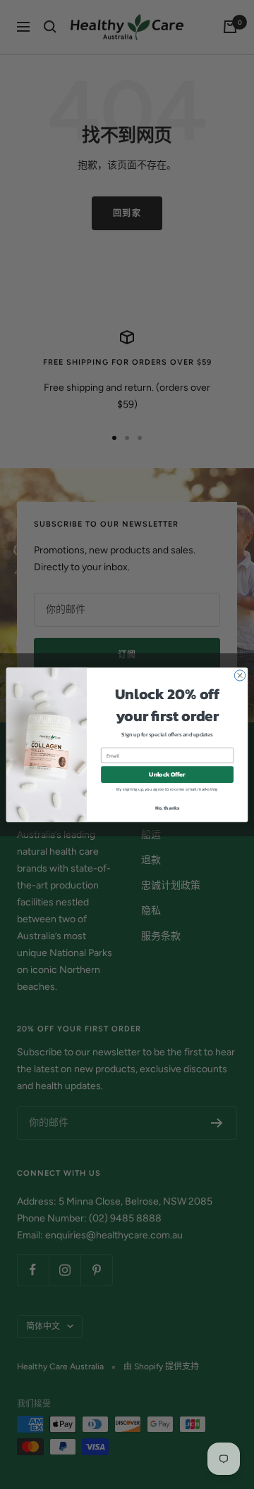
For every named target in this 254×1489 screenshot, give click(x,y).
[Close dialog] (239, 675)
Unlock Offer (167, 774)
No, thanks (167, 807)
